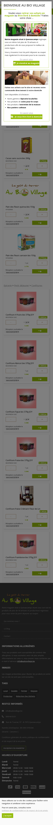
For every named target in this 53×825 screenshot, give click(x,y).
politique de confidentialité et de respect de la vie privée (25, 810)
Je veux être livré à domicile (28, 116)
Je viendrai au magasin (28, 63)
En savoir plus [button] (26, 59)
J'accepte (7, 815)
